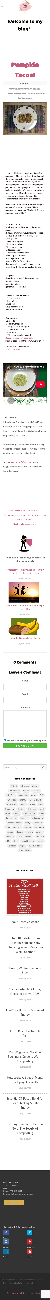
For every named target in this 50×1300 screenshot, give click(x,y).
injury (27, 822)
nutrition (40, 93)
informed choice (14, 822)
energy (23, 800)
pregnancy (39, 827)
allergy (35, 786)
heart (7, 813)
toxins (40, 841)
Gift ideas (31, 809)
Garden (20, 809)
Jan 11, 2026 (25, 927)
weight (22, 845)
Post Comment (25, 746)
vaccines (12, 845)
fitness (32, 804)
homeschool (11, 818)
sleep (15, 841)
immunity (24, 818)
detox (34, 795)
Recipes (19, 832)
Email (25, 694)
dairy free (10, 795)
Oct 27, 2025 (25, 1041)
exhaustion (12, 804)
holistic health (29, 813)
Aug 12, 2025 (25, 1113)
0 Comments (26, 98)
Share (25, 83)
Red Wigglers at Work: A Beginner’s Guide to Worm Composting (25, 1056)
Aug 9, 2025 (25, 1138)
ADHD (14, 786)
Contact (15, 1202)
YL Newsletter (35, 845)
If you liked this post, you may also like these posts (25, 559)
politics (28, 827)
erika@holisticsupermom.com (21, 1194)
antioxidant (15, 790)
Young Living (25, 850)
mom (8, 827)
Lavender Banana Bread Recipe (25, 638)
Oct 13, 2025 (25, 1066)
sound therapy (27, 841)
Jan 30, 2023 (24, 614)
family (22, 804)
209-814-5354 (16, 1191)
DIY (41, 795)
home (41, 813)
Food (33, 93)
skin (8, 841)
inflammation (37, 818)
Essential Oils (35, 800)
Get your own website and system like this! (25, 1293)
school (39, 832)
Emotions (12, 800)
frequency (9, 809)
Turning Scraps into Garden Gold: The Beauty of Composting (25, 1128)
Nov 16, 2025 (25, 999)
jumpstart (38, 822)
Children (36, 790)
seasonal (10, 836)
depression (23, 795)
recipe (10, 832)
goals (42, 809)
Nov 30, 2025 (25, 978)
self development (24, 836)
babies (26, 790)
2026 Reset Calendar (25, 922)
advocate (25, 786)
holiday (16, 813)
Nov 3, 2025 (25, 1020)
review (30, 832)
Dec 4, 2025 (25, 957)
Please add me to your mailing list (26, 740)
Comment (25, 707)
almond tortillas (12, 349)
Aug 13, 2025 (25, 1087)
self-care (40, 836)
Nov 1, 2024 (24, 578)
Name (25, 680)
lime (15, 337)
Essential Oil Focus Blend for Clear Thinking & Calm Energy (25, 1103)
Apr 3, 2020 (24, 643)
